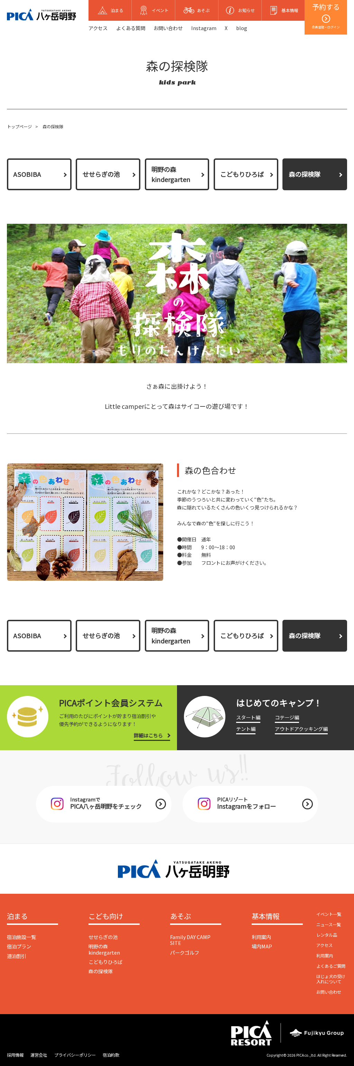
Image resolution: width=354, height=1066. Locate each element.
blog (241, 27)
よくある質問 (130, 27)
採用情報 (15, 1055)
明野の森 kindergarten (170, 174)
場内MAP (262, 946)
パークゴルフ (184, 952)
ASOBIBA (27, 173)
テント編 (245, 728)
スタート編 (248, 717)
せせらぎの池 (101, 173)
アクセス (98, 27)
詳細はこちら (148, 735)
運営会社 (38, 1055)
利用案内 (261, 936)
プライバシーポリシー (75, 1055)
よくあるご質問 (330, 966)
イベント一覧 (328, 914)
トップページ (19, 126)
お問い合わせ (168, 27)
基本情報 (265, 916)
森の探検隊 (100, 971)
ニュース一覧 (328, 924)
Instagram (203, 27)
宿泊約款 (111, 1055)
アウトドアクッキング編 (301, 728)
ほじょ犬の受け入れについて (330, 979)
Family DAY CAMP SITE (190, 939)
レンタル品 (326, 935)
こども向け (105, 916)
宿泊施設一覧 (21, 936)
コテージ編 (287, 717)
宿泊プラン (19, 946)
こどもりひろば (242, 173)
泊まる (17, 916)
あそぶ (180, 916)
